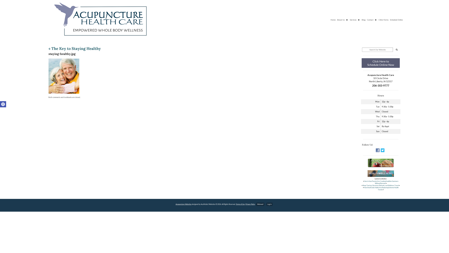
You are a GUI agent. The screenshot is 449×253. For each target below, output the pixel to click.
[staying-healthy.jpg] (64, 93)
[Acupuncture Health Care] (79, 19)
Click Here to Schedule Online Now (380, 63)
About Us (341, 20)
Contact (370, 20)
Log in (269, 204)
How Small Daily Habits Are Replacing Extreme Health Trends (381, 189)
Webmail (260, 204)
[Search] (397, 49)
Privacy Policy (250, 204)
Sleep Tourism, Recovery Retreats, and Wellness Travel (381, 185)
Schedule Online (396, 20)
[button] (3, 104)
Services (353, 20)
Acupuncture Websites (184, 204)
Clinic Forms (384, 20)
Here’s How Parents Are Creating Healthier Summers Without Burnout (381, 182)
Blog (364, 20)
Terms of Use (240, 204)
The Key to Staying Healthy (75, 48)
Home (333, 20)
